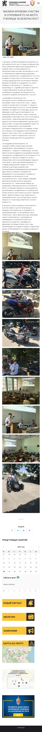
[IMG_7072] (21, 448)
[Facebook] (12, 530)
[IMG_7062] (21, 246)
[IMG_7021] (21, 362)
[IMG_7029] (21, 333)
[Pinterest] (29, 530)
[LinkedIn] (23, 530)
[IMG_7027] (21, 304)
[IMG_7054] (21, 420)
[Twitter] (18, 530)
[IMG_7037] (21, 275)
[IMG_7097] (21, 488)
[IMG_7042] (21, 391)
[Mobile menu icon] (38, 3)
